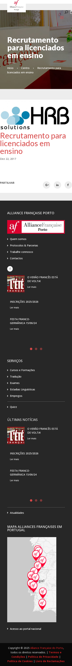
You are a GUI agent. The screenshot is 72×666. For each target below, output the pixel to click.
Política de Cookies (20, 661)
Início (10, 68)
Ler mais (31, 287)
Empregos (16, 396)
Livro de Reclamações (50, 661)
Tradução (15, 376)
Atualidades (17, 512)
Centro (25, 68)
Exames (15, 383)
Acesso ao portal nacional (25, 629)
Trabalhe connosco (21, 252)
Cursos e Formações (22, 370)
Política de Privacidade (43, 656)
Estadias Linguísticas (22, 389)
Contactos (16, 258)
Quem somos (18, 239)
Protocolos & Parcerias (24, 245)
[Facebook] (10, 269)
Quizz (13, 407)
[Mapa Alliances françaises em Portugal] (31, 621)
